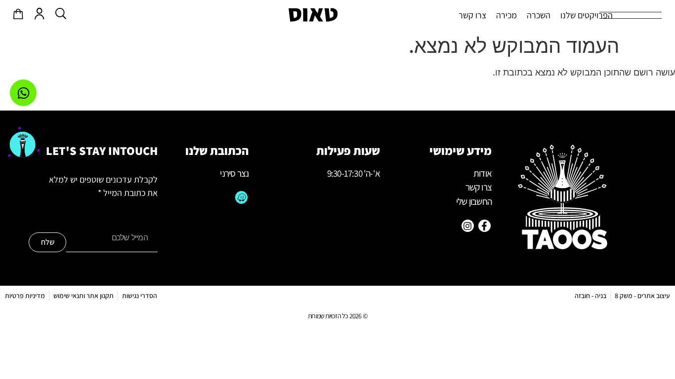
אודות (482, 173)
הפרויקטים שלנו (586, 15)
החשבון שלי (474, 201)
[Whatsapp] (23, 92)
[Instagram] (468, 226)
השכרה (538, 15)
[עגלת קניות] (18, 13)
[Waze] (241, 197)
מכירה (506, 15)
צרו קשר (472, 15)
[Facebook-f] (484, 226)
